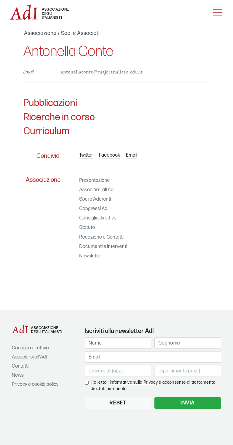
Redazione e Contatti (101, 237)
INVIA (188, 403)
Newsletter (90, 256)
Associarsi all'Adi (96, 190)
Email (131, 155)
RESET (118, 403)
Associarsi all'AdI (29, 357)
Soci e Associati (80, 33)
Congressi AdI (94, 209)
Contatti (20, 366)
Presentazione (94, 180)
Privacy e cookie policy (35, 384)
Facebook (109, 155)
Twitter (86, 155)
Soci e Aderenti (95, 199)
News (18, 375)
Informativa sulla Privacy (134, 382)
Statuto (87, 227)
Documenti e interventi (103, 247)
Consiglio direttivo (97, 218)
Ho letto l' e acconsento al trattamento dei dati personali (153, 385)
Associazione (40, 33)
